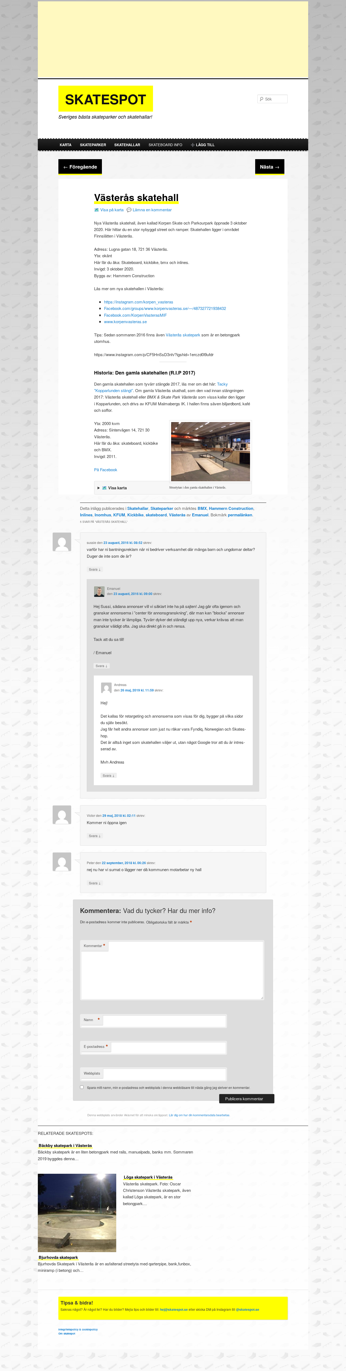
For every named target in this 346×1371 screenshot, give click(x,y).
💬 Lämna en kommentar (149, 209)
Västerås (177, 515)
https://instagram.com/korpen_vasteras (138, 302)
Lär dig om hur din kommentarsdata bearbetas (199, 1115)
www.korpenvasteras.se (125, 321)
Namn (92, 1019)
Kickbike (135, 515)
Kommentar (94, 945)
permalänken (240, 515)
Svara (95, 569)
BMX (202, 508)
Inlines (86, 515)
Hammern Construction (231, 508)
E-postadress (96, 1046)
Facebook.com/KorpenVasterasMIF (135, 315)
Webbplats (92, 1073)
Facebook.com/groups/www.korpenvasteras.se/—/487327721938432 (165, 308)
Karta (65, 144)
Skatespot (105, 98)
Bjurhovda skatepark (58, 1257)
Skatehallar (127, 144)
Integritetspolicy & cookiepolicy (78, 1329)
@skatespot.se (247, 1309)
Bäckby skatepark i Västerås (65, 1145)
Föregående (80, 166)
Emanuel (200, 515)
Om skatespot (66, 1333)
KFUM (119, 515)
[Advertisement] (173, 39)
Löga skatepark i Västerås (148, 1177)
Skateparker (93, 144)
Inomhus (103, 515)
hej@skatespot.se (174, 1309)
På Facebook (105, 469)
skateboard (156, 515)
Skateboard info (165, 144)
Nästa (270, 166)
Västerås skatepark (182, 334)
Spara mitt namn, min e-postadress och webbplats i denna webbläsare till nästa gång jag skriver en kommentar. (168, 1087)
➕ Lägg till (203, 144)
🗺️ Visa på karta (109, 209)
